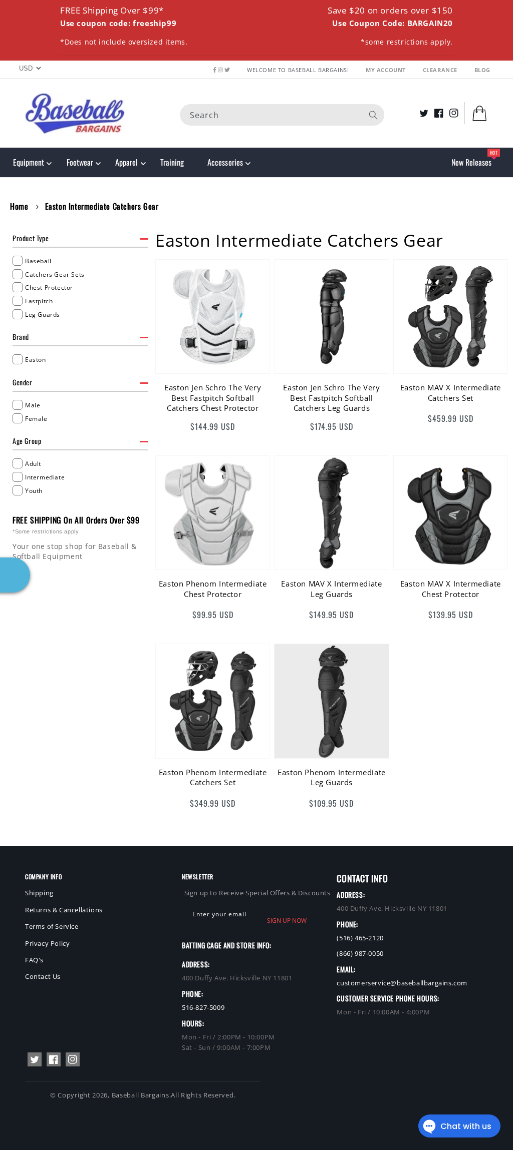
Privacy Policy (47, 943)
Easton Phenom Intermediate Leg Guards (332, 777)
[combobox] (282, 115)
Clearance (441, 70)
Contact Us (43, 976)
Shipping (39, 892)
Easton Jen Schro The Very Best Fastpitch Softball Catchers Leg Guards (331, 397)
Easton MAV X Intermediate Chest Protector (450, 589)
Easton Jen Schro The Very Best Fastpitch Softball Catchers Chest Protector (212, 397)
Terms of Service (52, 926)
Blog (482, 70)
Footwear (80, 162)
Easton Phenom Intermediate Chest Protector (213, 589)
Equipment (28, 162)
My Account (387, 70)
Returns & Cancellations (64, 909)
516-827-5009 (203, 1007)
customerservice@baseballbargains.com (402, 982)
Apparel (126, 162)
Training (172, 162)
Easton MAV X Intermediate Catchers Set (450, 392)
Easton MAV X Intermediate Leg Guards (331, 589)
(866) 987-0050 (360, 953)
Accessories (224, 162)
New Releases (471, 162)
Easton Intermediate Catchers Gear (102, 206)
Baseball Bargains (140, 1094)
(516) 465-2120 (360, 937)
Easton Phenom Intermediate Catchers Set (213, 777)
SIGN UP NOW (287, 920)
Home (19, 206)
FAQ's (34, 959)
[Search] (373, 115)
